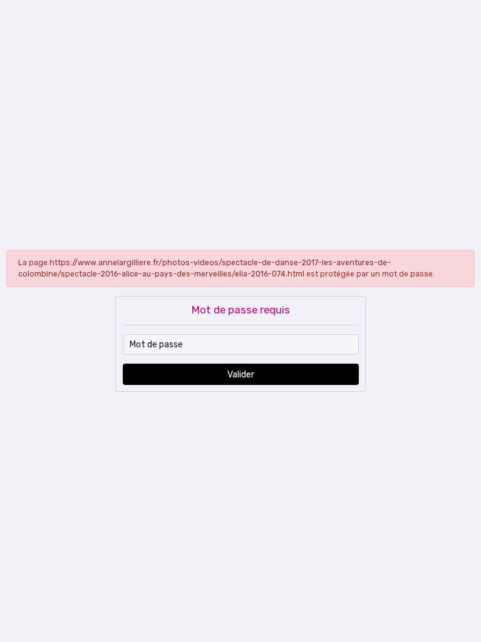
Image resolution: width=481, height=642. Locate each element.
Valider (240, 374)
